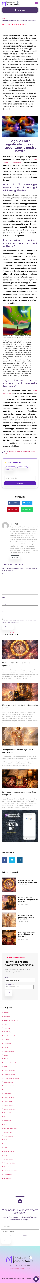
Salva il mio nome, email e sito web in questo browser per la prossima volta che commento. (19, 621)
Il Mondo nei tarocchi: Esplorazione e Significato (27, 881)
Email (4, 604)
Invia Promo (6, 1241)
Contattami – (15, 1268)
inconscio (17, 451)
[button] (14, 503)
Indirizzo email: (9, 984)
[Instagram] (20, 860)
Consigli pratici (9, 469)
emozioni (11, 451)
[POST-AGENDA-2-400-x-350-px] (20, 842)
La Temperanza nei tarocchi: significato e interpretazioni (26, 917)
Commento (5, 574)
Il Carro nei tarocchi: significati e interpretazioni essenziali (28, 899)
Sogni (3, 18)
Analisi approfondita (10, 466)
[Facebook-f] (4, 860)
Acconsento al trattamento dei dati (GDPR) (14, 1236)
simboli (33, 451)
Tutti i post (15, 557)
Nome (4, 597)
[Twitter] (12, 860)
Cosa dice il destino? (22, 466)
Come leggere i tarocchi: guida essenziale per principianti (26, 934)
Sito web (4, 612)
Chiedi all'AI (20, 483)
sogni (5, 453)
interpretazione (25, 451)
